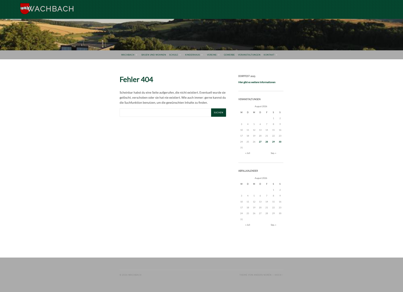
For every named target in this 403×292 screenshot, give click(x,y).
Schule (173, 54)
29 (273, 141)
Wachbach (51, 8)
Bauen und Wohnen (154, 54)
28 (266, 141)
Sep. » (273, 153)
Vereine (212, 54)
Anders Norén (263, 275)
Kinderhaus (192, 54)
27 (260, 141)
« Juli (247, 153)
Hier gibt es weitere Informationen (256, 82)
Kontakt (269, 54)
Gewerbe (229, 54)
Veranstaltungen (249, 54)
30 (280, 141)
